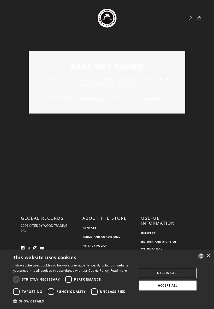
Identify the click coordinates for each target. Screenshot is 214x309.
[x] (29, 247)
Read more (118, 270)
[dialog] (107, 279)
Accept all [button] (167, 285)
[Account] (190, 18)
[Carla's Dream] (107, 18)
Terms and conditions (101, 237)
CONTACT (89, 228)
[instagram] (35, 247)
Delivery (148, 233)
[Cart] (199, 18)
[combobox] (201, 256)
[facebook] (23, 247)
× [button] (208, 256)
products (154, 97)
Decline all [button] (167, 273)
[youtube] (42, 247)
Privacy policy (94, 245)
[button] (73, 301)
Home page (91, 97)
